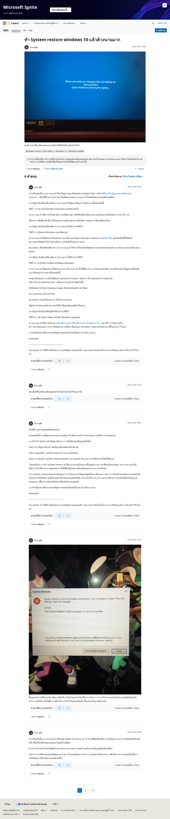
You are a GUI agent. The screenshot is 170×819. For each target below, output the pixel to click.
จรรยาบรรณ (140, 810)
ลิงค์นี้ (122, 214)
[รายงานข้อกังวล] (49, 369)
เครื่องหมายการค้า (10, 814)
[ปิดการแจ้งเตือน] (165, 5)
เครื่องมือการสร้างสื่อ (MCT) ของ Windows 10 (77, 323)
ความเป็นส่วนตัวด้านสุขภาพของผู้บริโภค (96, 810)
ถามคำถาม (160, 30)
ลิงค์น (105, 238)
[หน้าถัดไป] (92, 790)
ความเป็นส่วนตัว (68, 810)
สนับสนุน (54, 810)
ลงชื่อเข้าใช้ (162, 23)
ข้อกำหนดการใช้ (125, 810)
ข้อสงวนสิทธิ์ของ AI (11, 810)
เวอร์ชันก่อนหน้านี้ (30, 810)
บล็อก (43, 810)
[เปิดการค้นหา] (153, 23)
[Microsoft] (5, 23)
